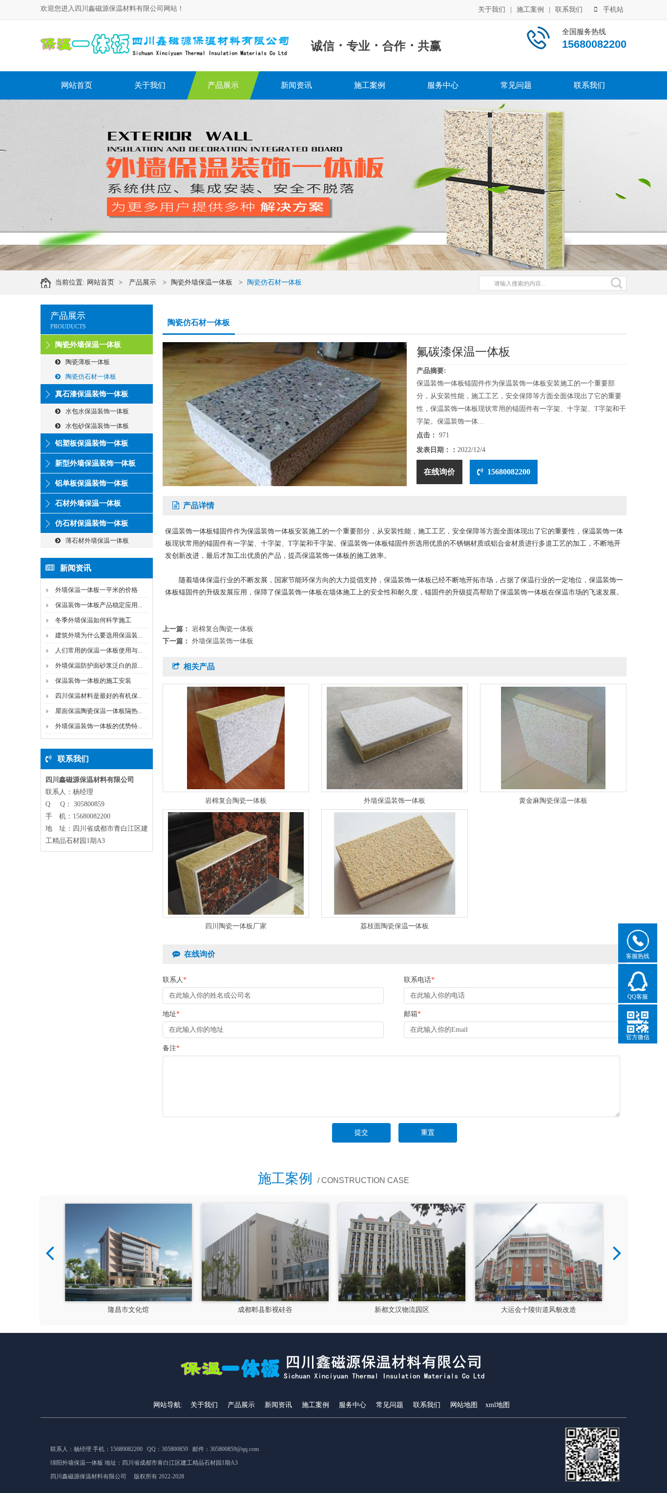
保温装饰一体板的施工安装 (93, 680)
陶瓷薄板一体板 (87, 362)
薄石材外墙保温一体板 (97, 540)
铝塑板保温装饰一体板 (91, 443)
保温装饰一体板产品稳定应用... (98, 605)
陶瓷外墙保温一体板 (201, 282)
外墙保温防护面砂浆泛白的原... (98, 665)
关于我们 (491, 9)
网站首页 (76, 85)
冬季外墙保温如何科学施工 (93, 620)
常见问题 (516, 85)
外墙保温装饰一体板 (222, 641)
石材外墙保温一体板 (88, 503)
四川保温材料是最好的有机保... (98, 695)
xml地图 (497, 1405)
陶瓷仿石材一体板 (274, 282)
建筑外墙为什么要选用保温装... (98, 635)
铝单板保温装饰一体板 (91, 483)
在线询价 (439, 472)
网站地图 (464, 1405)
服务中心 (443, 85)
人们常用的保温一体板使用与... (98, 650)
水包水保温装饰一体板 (97, 411)
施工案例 (530, 9)
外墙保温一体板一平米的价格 (96, 589)
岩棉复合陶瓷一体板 (222, 629)
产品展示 (223, 85)
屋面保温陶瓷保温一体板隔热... (98, 711)
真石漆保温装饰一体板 (91, 394)
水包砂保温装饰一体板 (97, 425)
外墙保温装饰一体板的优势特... (98, 726)
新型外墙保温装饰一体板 (95, 463)
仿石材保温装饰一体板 (91, 523)
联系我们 (569, 9)
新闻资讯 (296, 85)
